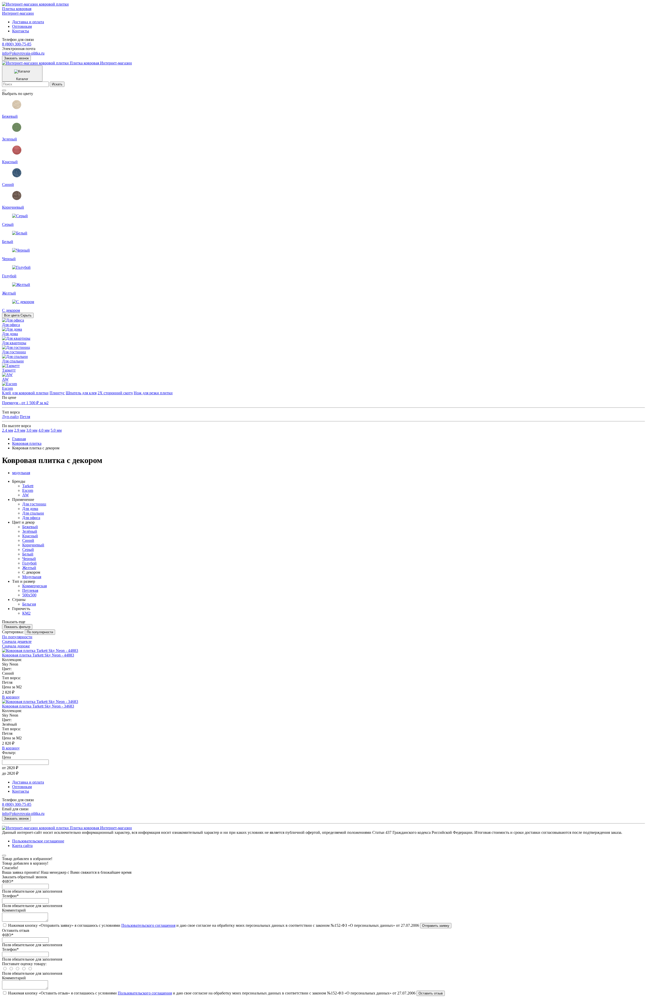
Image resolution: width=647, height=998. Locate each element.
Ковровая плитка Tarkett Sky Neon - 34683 (38, 706)
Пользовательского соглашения (148, 925)
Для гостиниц (34, 504)
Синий (28, 540)
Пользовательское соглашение (38, 841)
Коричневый (33, 545)
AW (25, 495)
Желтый (29, 568)
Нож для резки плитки (153, 393)
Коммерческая (34, 586)
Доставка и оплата (28, 22)
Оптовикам (22, 26)
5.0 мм (56, 430)
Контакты (20, 31)
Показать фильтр (17, 627)
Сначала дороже (16, 646)
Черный (29, 558)
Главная (19, 439)
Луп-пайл (10, 417)
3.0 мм (31, 430)
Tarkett (27, 486)
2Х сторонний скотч (115, 393)
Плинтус (57, 393)
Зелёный (29, 531)
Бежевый (30, 527)
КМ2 (26, 613)
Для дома (30, 508)
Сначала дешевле (17, 641)
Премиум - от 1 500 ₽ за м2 (25, 403)
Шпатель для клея (81, 393)
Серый (28, 549)
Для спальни (33, 513)
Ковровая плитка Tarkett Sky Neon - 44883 (38, 655)
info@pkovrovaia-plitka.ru (23, 53)
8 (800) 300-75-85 (16, 44)
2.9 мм (19, 430)
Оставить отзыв (431, 993)
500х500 (29, 595)
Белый (27, 554)
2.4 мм (7, 430)
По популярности (17, 637)
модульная (21, 473)
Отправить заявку (435, 926)
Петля (25, 417)
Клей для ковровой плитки (25, 393)
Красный (30, 536)
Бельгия (29, 604)
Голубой (29, 563)
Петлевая (30, 590)
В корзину (11, 697)
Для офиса (31, 518)
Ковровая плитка (26, 443)
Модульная (31, 577)
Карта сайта (22, 845)
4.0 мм (44, 430)
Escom (27, 490)
